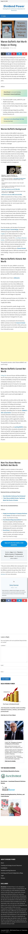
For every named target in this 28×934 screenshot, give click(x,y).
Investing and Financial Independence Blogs (12, 873)
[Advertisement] (14, 346)
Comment (3, 645)
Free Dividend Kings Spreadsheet (12, 520)
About (2, 863)
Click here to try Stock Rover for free (14, 119)
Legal (2, 875)
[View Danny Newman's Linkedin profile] (14, 581)
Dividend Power (14, 6)
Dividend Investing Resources (8, 870)
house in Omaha (20, 323)
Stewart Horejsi (21, 248)
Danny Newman (6, 48)
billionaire (17, 278)
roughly (3, 233)
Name (2, 665)
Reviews (3, 878)
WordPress (3, 931)
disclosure (3, 574)
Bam (9, 931)
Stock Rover (6, 530)
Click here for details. (10, 761)
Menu (4, 16)
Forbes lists (4, 375)
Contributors (4, 868)
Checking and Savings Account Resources (11, 865)
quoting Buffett (18, 427)
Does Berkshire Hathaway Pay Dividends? (14, 496)
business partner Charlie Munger (10, 229)
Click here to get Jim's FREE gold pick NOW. (11, 194)
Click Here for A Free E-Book (8, 715)
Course (8, 515)
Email (2, 671)
